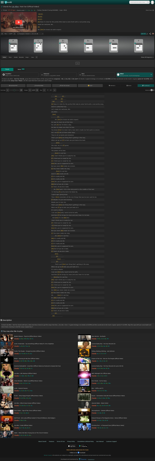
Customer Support (111, 441)
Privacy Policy (71, 441)
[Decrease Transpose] (44, 90)
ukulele (16, 57)
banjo (27, 57)
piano (10, 57)
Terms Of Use (61, 441)
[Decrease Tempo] (2, 34)
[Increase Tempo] (14, 34)
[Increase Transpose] (54, 90)
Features (51, 441)
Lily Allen (15, 7)
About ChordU (42, 441)
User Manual (100, 441)
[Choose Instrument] (36, 57)
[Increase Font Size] (21, 90)
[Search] (148, 2)
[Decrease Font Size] (7, 90)
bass (32, 57)
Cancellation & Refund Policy (85, 441)
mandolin (21, 57)
